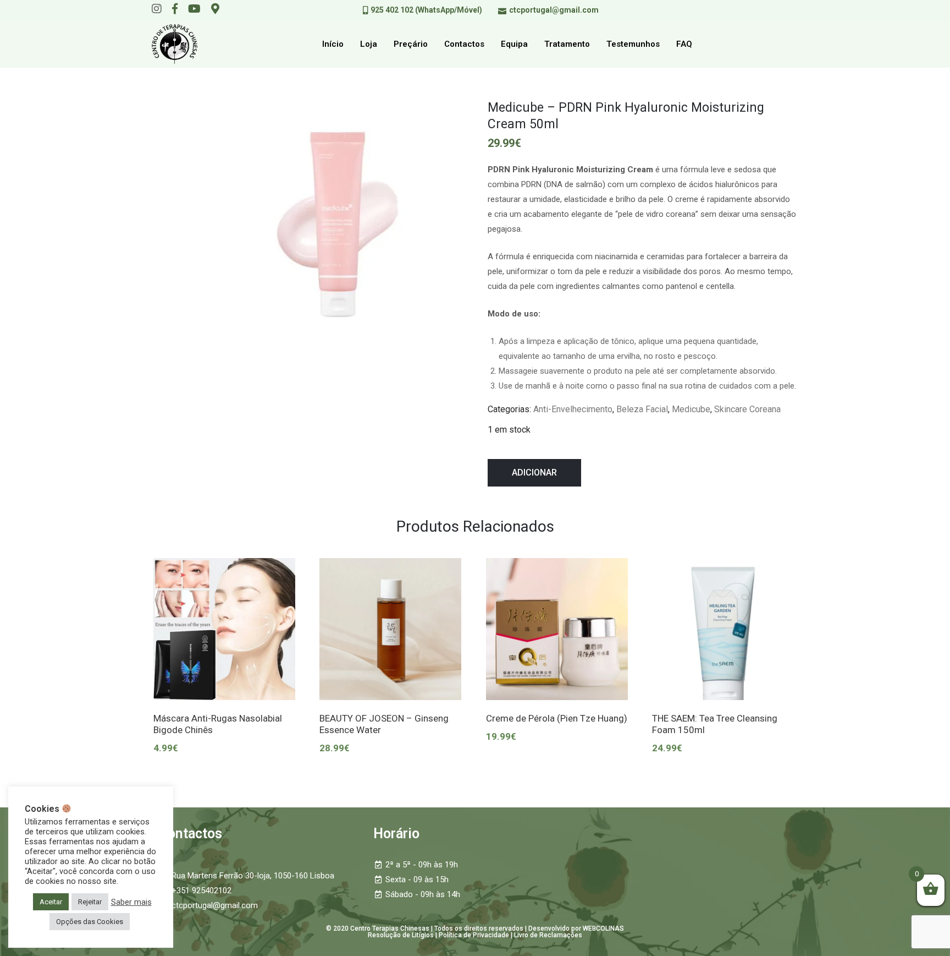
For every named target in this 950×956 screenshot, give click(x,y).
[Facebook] (175, 8)
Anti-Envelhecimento (572, 409)
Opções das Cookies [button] (89, 921)
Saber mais (131, 902)
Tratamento (567, 44)
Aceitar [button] (51, 902)
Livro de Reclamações (548, 935)
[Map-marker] (215, 8)
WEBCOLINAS (603, 928)
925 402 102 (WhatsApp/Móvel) (426, 10)
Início (333, 44)
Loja (368, 44)
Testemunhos (633, 44)
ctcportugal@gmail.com (554, 10)
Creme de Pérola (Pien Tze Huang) (556, 718)
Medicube (691, 409)
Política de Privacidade (474, 935)
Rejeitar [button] (90, 902)
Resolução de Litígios (401, 935)
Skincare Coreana (747, 409)
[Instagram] (157, 8)
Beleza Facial (642, 409)
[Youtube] (194, 8)
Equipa (514, 44)
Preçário (411, 44)
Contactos (464, 44)
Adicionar (534, 472)
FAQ (684, 44)
